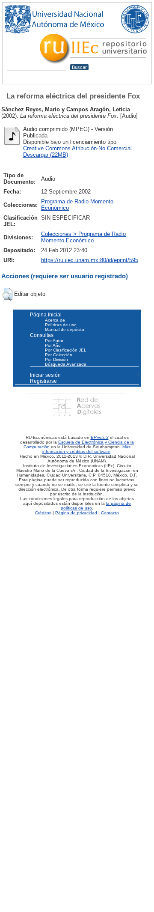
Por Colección (58, 354)
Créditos (43, 512)
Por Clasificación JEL (65, 350)
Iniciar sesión (45, 375)
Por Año (53, 345)
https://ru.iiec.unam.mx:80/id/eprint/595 (89, 260)
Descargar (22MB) (45, 155)
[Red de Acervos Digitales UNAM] (76, 406)
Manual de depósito (64, 329)
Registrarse (43, 381)
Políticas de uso (61, 324)
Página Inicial (46, 315)
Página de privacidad (76, 512)
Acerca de (55, 320)
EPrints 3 (100, 437)
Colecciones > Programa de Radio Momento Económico (83, 237)
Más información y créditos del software (86, 449)
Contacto (110, 512)
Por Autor (54, 340)
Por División (56, 359)
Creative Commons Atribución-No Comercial (77, 148)
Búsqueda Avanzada (65, 364)
